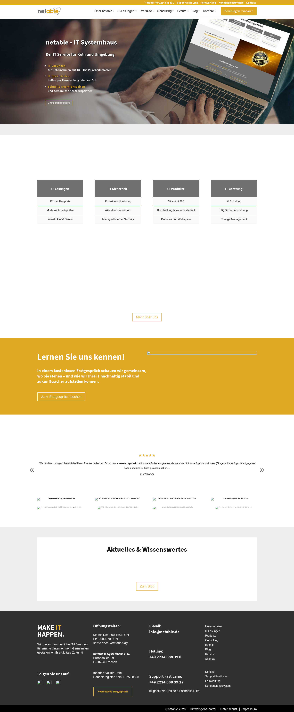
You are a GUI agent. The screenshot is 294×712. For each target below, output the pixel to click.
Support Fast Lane (187, 2)
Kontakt (251, 2)
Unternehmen (213, 626)
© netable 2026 (175, 709)
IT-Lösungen (125, 11)
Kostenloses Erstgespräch (113, 691)
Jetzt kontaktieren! (59, 102)
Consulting (164, 11)
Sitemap (210, 658)
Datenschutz (228, 709)
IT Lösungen (212, 630)
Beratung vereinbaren (238, 11)
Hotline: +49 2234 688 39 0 (159, 2)
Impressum (249, 709)
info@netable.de (164, 631)
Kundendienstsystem (231, 2)
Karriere (208, 11)
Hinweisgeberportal (203, 709)
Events (181, 11)
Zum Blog (147, 586)
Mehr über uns (147, 317)
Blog (195, 11)
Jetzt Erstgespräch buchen (61, 397)
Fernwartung (208, 2)
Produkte (146, 11)
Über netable (103, 11)
